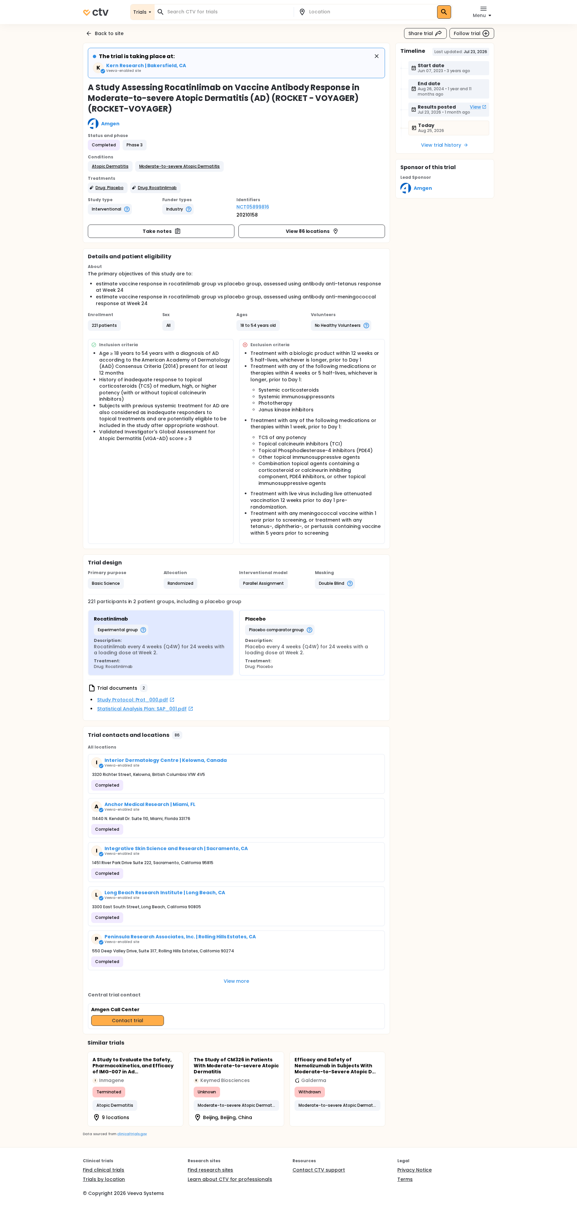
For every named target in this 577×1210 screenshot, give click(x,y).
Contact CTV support (319, 1170)
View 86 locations (308, 231)
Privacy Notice (414, 1170)
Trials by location (104, 1179)
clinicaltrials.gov (132, 1133)
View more (236, 981)
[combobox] (228, 12)
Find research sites (210, 1170)
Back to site (109, 33)
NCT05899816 (252, 207)
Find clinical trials (103, 1170)
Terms (405, 1179)
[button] (110, 166)
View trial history (441, 145)
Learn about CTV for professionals (230, 1179)
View (475, 107)
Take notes (157, 231)
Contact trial (127, 1020)
